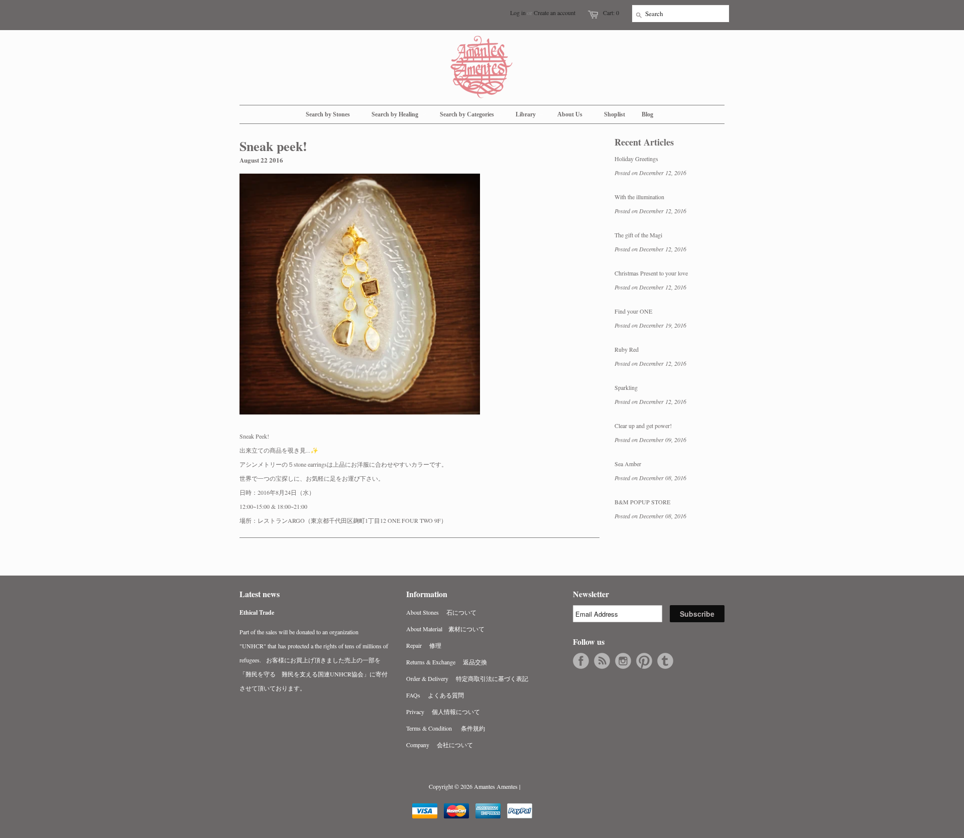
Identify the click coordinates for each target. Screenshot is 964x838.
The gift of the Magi (638, 235)
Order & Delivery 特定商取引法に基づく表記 (467, 678)
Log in (518, 13)
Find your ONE (633, 311)
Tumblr (665, 661)
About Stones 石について (441, 612)
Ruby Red (627, 349)
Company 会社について (439, 745)
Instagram (623, 661)
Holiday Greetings (636, 159)
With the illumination (639, 197)
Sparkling (626, 387)
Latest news (259, 594)
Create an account (554, 13)
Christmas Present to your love (651, 273)
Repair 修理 (423, 645)
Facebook (581, 661)
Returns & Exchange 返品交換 (446, 662)
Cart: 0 (611, 13)
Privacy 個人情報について (443, 712)
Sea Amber (628, 464)
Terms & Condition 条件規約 (445, 728)
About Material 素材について (445, 629)
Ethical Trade (256, 612)
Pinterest (644, 661)
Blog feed (602, 661)
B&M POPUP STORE (642, 502)
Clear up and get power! (643, 426)
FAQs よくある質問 (435, 695)
